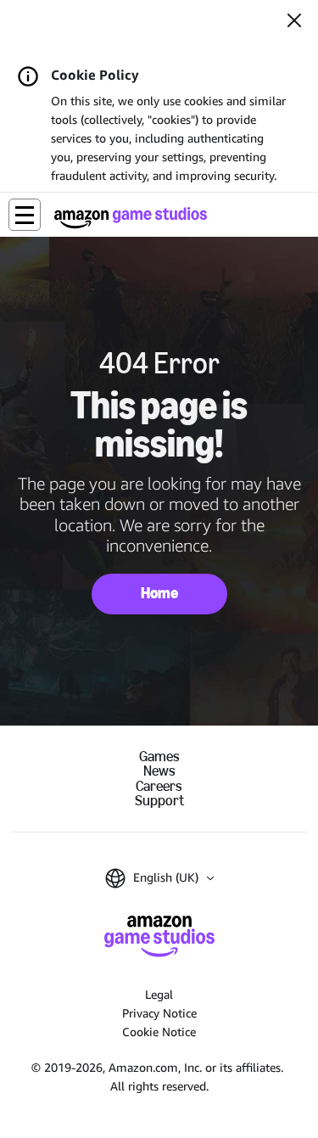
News (159, 771)
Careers (159, 786)
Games (159, 756)
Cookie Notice (159, 1031)
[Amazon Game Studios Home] (130, 217)
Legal (159, 994)
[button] (24, 215)
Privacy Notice (159, 1013)
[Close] (294, 22)
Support (159, 800)
